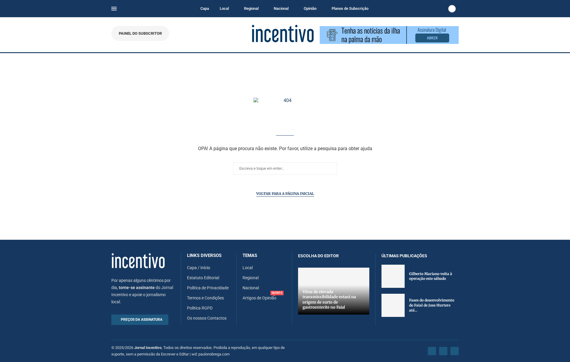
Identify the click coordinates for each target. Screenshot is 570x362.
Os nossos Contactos (207, 318)
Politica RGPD (200, 308)
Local (224, 8)
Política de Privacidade (208, 288)
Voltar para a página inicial (285, 193)
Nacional (281, 8)
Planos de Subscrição (350, 8)
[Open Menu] (114, 8)
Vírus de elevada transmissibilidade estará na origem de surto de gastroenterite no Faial (329, 299)
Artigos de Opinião (259, 298)
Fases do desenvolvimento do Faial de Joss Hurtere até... (431, 305)
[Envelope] (454, 351)
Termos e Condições (205, 298)
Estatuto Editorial (203, 278)
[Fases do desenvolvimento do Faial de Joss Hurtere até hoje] (393, 305)
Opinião (310, 8)
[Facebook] (432, 351)
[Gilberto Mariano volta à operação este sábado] (393, 276)
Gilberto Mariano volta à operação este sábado (430, 276)
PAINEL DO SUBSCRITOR (140, 33)
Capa (204, 8)
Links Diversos (204, 255)
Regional (251, 8)
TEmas (250, 255)
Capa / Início (198, 268)
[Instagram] (443, 351)
